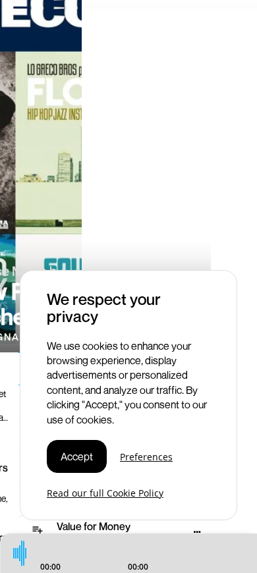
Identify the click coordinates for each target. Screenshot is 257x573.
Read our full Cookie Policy (105, 493)
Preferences (146, 456)
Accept (77, 456)
